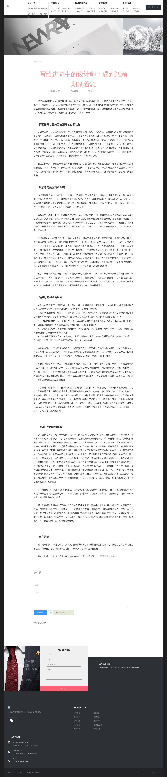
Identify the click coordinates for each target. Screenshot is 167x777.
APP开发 (77, 721)
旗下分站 (152, 7)
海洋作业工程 (79, 11)
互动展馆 (103, 3)
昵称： (37, 585)
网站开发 (31, 3)
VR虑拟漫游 (113, 11)
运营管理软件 (42, 14)
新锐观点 (97, 713)
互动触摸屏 (103, 11)
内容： (37, 592)
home (133, 772)
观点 (39, 61)
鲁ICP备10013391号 (33, 772)
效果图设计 (98, 725)
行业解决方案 (81, 3)
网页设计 (97, 717)
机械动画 (97, 721)
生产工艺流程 (66, 11)
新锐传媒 (127, 3)
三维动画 (55, 3)
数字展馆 (102, 8)
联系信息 (97, 729)
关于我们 (126, 8)
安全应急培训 (90, 8)
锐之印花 (126, 11)
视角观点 (136, 8)
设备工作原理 (56, 11)
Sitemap (156, 772)
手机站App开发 (42, 9)
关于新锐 (77, 713)
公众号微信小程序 (32, 15)
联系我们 (136, 11)
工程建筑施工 (66, 8)
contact (149, 772)
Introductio (141, 772)
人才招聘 (77, 729)
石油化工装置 (90, 11)
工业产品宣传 (56, 8)
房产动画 (77, 725)
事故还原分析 (79, 8)
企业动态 (77, 717)
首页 (35, 61)
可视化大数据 (114, 8)
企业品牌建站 (32, 8)
